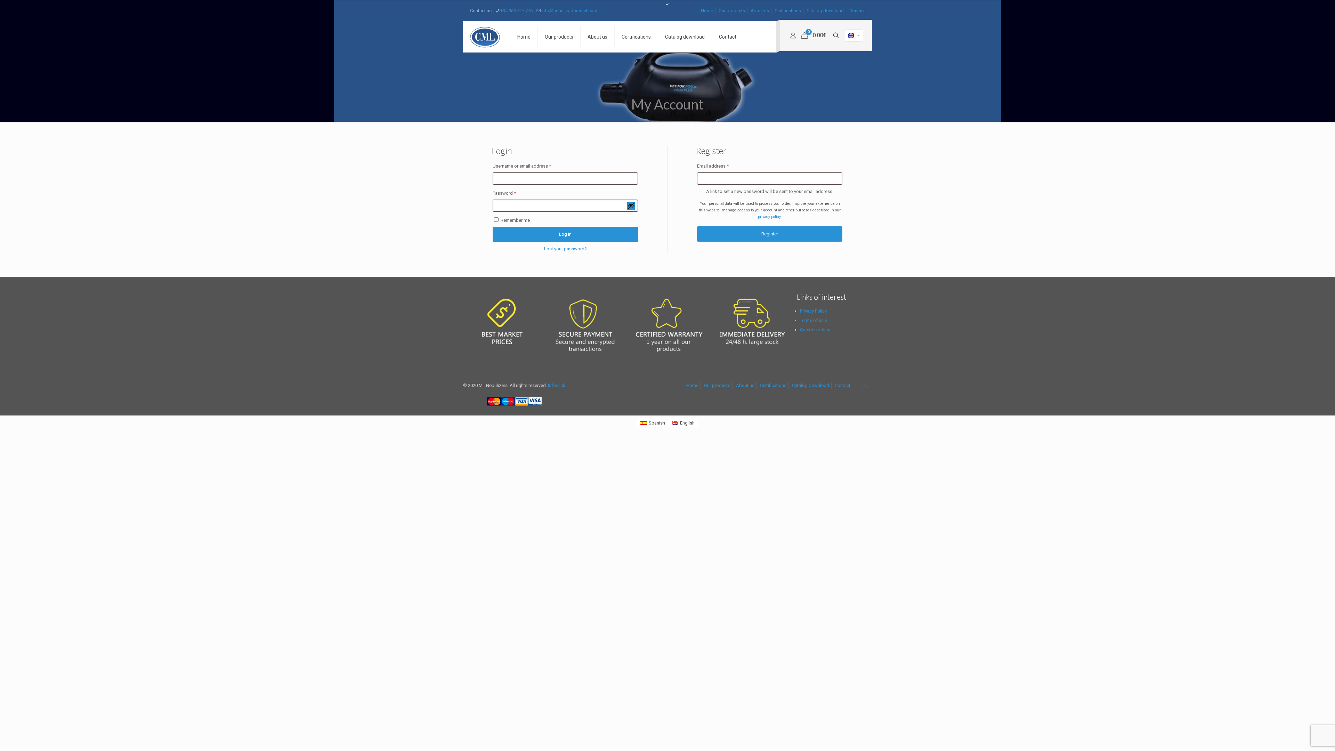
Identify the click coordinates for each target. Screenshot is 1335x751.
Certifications (788, 10)
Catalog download (825, 10)
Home (707, 10)
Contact (857, 10)
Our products (732, 10)
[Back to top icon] (864, 386)
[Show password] (631, 206)
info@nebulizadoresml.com (569, 10)
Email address (721, 166)
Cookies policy (815, 329)
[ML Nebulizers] (485, 37)
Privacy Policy (813, 311)
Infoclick (556, 385)
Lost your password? (565, 248)
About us (760, 10)
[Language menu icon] (853, 35)
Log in (565, 234)
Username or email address (531, 166)
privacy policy (769, 217)
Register (769, 233)
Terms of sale (813, 320)
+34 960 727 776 (516, 10)
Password (513, 193)
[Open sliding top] (667, 8)
